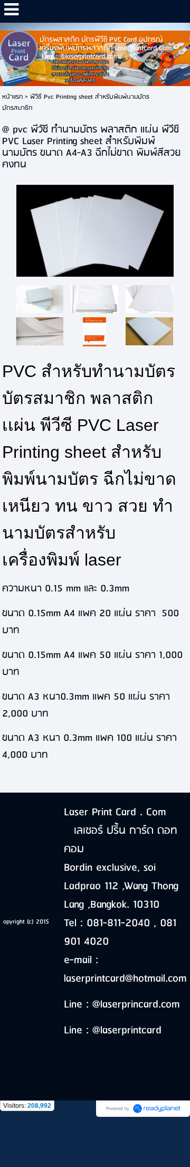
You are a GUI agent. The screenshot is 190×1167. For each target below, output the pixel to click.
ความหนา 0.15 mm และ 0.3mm (65, 588)
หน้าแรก (12, 96)
